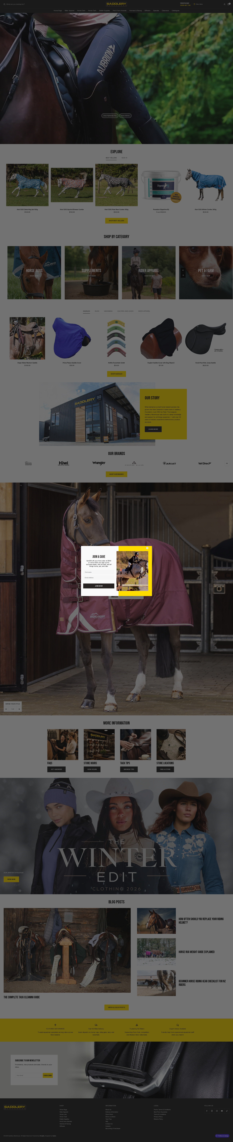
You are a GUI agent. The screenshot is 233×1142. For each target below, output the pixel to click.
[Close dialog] (147, 548)
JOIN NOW (99, 586)
